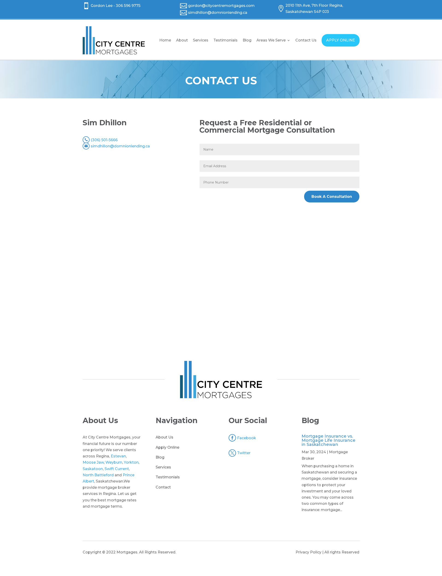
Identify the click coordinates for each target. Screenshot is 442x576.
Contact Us (306, 40)
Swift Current (117, 469)
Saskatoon (93, 469)
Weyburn (113, 462)
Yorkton (131, 462)
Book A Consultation (331, 196)
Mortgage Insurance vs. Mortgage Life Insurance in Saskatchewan (328, 440)
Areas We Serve (271, 40)
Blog (247, 40)
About (182, 40)
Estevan (118, 456)
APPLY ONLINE (340, 40)
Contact (163, 487)
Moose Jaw (93, 462)
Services (200, 40)
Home (165, 40)
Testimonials (225, 40)
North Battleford (98, 475)
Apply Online (167, 447)
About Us (164, 437)
